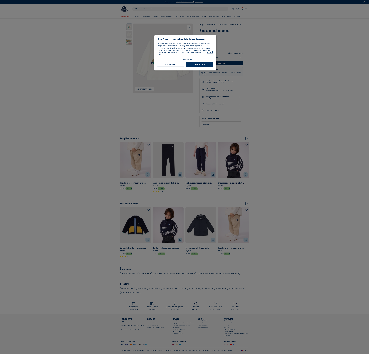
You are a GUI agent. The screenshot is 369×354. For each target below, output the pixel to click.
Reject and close (170, 64)
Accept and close (200, 64)
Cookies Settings (185, 59)
